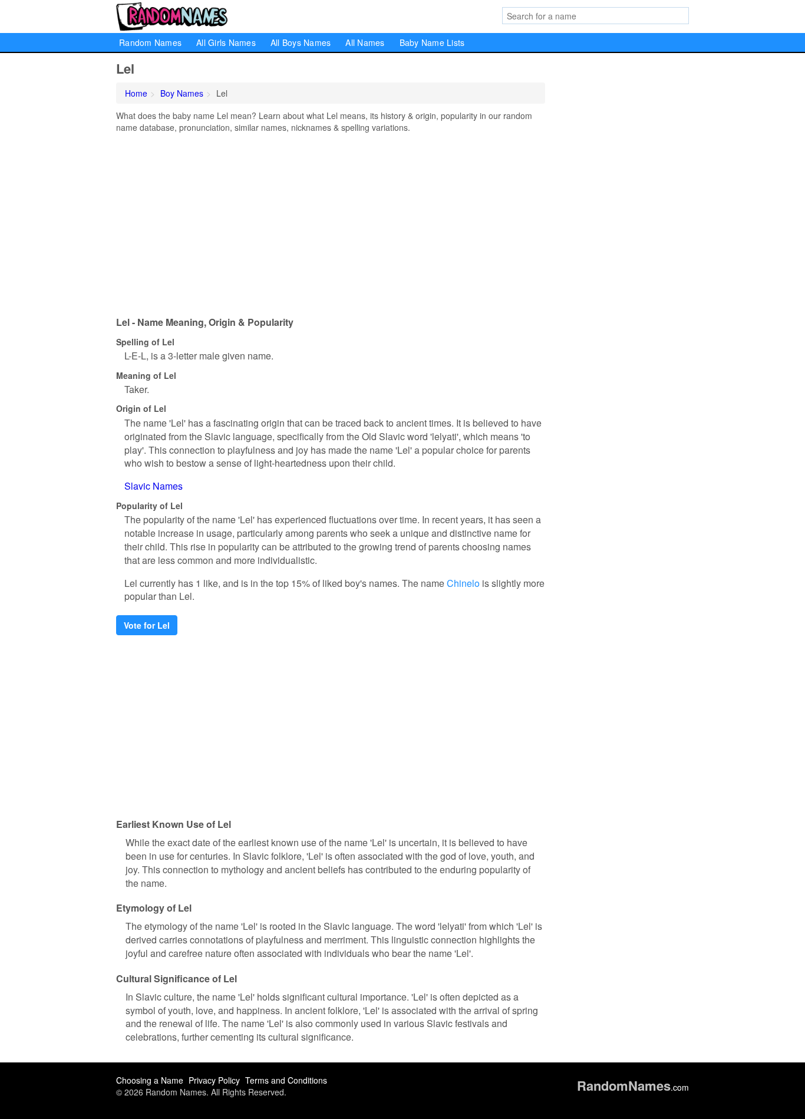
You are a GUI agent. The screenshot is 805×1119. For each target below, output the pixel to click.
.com (633, 1087)
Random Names (150, 42)
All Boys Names (300, 42)
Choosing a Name (149, 1080)
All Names (364, 42)
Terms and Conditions (286, 1080)
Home (136, 93)
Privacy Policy (214, 1080)
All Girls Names (226, 42)
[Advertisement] (330, 221)
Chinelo (463, 583)
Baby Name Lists (432, 42)
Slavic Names (153, 486)
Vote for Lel (147, 625)
